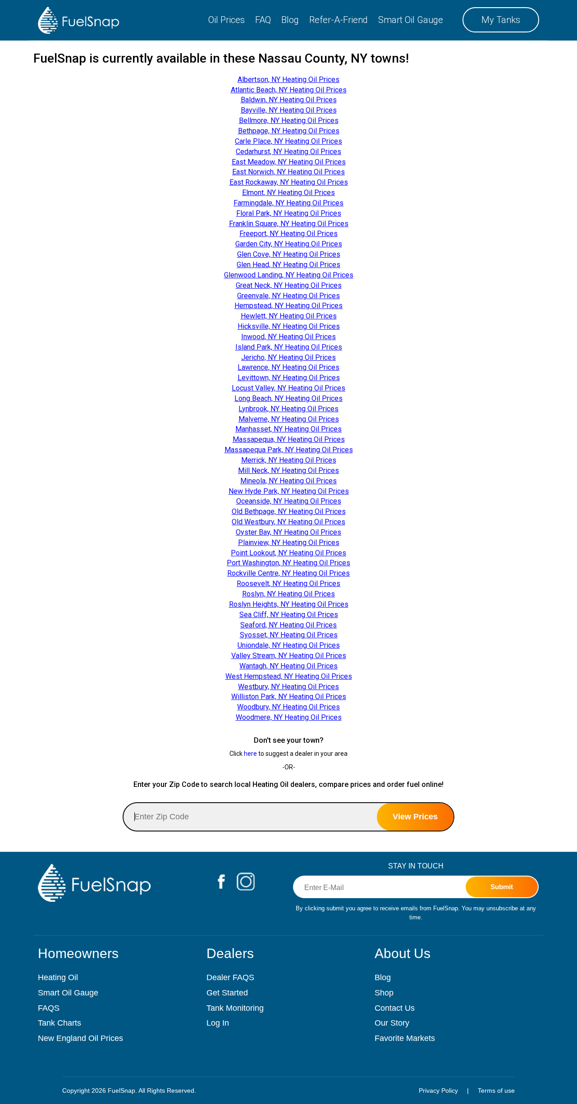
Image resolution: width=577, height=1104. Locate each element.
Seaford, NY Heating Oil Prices (288, 625)
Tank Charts (59, 1022)
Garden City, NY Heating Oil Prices (288, 244)
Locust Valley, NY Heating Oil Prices (288, 388)
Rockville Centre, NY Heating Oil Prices (288, 573)
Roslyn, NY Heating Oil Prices (288, 594)
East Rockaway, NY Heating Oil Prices (288, 182)
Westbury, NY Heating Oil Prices (288, 686)
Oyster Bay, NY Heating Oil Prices (288, 532)
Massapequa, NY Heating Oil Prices (289, 439)
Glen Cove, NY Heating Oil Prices (288, 254)
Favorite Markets (405, 1038)
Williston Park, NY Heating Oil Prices (288, 696)
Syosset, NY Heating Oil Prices (289, 635)
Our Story (392, 1022)
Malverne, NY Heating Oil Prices (288, 419)
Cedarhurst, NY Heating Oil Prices (288, 151)
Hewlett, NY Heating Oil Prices (289, 316)
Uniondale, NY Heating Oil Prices (289, 645)
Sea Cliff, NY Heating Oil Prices (288, 614)
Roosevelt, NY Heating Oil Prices (288, 583)
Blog (290, 19)
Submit (501, 886)
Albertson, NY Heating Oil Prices (288, 79)
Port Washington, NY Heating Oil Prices (288, 563)
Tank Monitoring (235, 1008)
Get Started (227, 992)
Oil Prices (226, 19)
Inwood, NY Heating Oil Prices (288, 336)
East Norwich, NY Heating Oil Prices (288, 172)
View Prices (415, 816)
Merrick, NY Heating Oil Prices (288, 460)
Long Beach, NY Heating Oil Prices (288, 398)
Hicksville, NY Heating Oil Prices (289, 326)
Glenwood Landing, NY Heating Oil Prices (288, 275)
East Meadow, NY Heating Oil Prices (289, 162)
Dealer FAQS (230, 977)
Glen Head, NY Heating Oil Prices (288, 264)
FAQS (49, 1008)
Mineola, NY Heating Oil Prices (288, 481)
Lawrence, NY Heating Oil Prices (288, 367)
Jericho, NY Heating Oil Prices (288, 357)
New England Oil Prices (80, 1038)
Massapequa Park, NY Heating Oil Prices (288, 449)
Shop (384, 992)
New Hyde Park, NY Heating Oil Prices (289, 491)
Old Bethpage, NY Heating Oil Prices (289, 511)
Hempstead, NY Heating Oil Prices (288, 305)
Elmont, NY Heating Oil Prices (288, 192)
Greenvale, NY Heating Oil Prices (288, 295)
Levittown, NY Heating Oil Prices (289, 377)
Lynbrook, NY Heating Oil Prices (288, 408)
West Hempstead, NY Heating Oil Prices (288, 676)
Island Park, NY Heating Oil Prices (288, 347)
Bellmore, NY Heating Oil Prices (289, 120)
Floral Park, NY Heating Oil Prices (288, 213)
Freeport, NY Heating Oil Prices (288, 233)
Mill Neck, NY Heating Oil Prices (288, 470)
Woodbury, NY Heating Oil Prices (288, 707)
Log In (217, 1022)
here (250, 753)
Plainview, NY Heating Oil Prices (288, 542)
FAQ (263, 19)
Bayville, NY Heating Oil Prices (289, 110)
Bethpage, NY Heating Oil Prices (288, 131)
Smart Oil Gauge (410, 19)
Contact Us (395, 1008)
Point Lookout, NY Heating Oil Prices (288, 553)
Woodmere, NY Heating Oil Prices (289, 717)
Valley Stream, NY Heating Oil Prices (288, 655)
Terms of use (496, 1090)
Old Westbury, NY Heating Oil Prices (288, 522)
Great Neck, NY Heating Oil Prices (289, 285)
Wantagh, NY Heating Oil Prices (288, 666)
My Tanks (500, 19)
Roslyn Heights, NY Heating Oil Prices (288, 604)
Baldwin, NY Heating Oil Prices (289, 99)
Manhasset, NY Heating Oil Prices (288, 429)
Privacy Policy (438, 1090)
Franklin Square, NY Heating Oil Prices (288, 223)
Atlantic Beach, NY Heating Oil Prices (289, 90)
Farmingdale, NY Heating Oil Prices (288, 203)
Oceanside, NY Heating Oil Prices (288, 501)
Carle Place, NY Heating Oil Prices (288, 141)
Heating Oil (58, 977)
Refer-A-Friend (338, 19)
